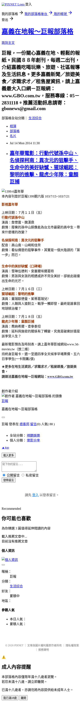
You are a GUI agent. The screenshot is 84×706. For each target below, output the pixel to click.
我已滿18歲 (10, 697)
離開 (23, 697)
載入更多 (8, 455)
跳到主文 (8, 42)
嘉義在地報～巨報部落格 (37, 31)
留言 (33, 424)
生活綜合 (35, 118)
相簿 (13, 126)
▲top (5, 447)
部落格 (15, 131)
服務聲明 (43, 649)
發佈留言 (8, 480)
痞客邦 (24, 424)
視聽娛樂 (33, 435)
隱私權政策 (72, 645)
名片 (13, 136)
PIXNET (18, 645)
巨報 (5, 401)
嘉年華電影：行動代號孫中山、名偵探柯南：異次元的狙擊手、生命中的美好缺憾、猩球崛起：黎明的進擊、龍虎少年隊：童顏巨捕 (44, 167)
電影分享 (33, 440)
